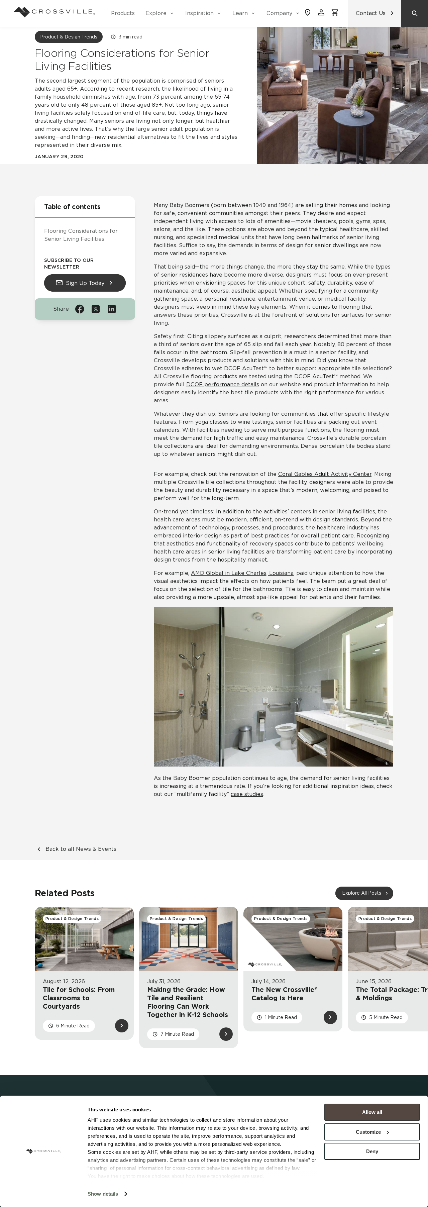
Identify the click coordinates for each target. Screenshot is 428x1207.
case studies (247, 794)
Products (123, 13)
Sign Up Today (85, 283)
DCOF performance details (222, 384)
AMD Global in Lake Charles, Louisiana (242, 573)
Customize (368, 1132)
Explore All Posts (361, 893)
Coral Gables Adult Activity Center (324, 474)
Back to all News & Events (80, 849)
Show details (103, 1194)
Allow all (372, 1112)
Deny (372, 1151)
